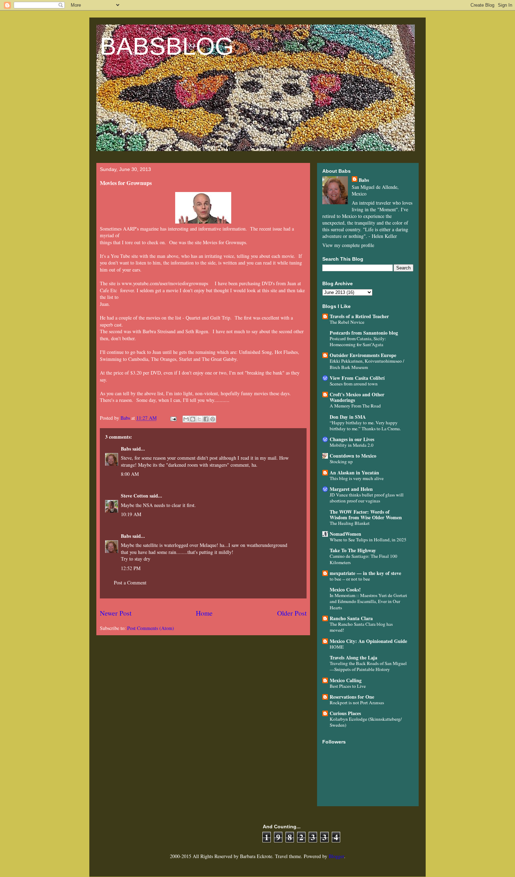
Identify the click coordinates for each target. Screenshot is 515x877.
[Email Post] (173, 417)
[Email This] (186, 419)
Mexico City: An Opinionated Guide (368, 641)
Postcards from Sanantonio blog (364, 332)
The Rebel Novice (347, 322)
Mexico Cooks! (345, 589)
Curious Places (345, 713)
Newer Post (115, 613)
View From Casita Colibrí (357, 378)
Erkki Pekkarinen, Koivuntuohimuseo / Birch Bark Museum (367, 364)
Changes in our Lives (352, 439)
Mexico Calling (346, 680)
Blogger (336, 856)
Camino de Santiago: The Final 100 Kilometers (363, 559)
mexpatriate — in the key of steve (365, 573)
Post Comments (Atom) (150, 628)
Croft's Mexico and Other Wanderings (357, 397)
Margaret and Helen (351, 489)
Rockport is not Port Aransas (357, 702)
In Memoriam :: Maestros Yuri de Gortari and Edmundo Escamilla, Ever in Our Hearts (368, 601)
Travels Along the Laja (353, 657)
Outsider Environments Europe (363, 355)
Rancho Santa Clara (351, 618)
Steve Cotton (134, 495)
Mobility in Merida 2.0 (351, 445)
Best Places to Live (348, 686)
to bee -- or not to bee (350, 579)
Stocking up (341, 461)
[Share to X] (199, 419)
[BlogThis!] (192, 419)
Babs (126, 448)
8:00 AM (130, 474)
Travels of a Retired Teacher (359, 316)
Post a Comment (130, 582)
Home (204, 613)
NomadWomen (345, 533)
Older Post (292, 613)
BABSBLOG (167, 46)
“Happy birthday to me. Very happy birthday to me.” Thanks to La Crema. (365, 425)
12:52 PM (130, 568)
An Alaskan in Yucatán (354, 472)
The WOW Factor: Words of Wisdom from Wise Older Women (366, 514)
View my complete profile (348, 245)
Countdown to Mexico (353, 455)
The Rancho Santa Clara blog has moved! (361, 627)
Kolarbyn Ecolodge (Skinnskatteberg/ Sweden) (366, 722)
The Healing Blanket (350, 523)
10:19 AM (131, 514)
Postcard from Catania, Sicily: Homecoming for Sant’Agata (358, 341)
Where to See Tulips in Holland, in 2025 (368, 539)
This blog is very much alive (357, 478)
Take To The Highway (353, 550)
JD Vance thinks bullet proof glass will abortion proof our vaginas (367, 498)
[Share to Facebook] (206, 419)
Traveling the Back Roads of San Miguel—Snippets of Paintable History (368, 666)
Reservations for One (352, 696)
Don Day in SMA (348, 416)
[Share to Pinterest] (212, 419)
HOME (337, 647)
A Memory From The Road (355, 406)
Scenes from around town (354, 384)
